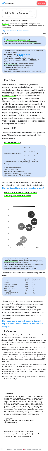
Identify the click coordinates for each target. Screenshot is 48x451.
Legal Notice (27, 434)
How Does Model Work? (25, 431)
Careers (19, 434)
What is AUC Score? (24, 54)
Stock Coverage (9, 434)
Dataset (19, 31)
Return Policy (37, 434)
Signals (13, 431)
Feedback (27, 436)
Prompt (42, 3)
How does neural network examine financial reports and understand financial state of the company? (22, 324)
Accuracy (13, 31)
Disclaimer (26, 31)
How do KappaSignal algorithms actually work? (23, 188)
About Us (7, 431)
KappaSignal (9, 3)
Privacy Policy (8, 436)
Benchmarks (18, 436)
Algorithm (5, 31)
